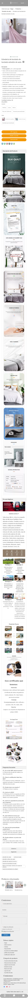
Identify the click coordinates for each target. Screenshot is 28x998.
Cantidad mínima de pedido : (6, 101)
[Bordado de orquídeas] (3, 119)
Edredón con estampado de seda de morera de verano (9, 890)
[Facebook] (4, 987)
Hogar (5, 943)
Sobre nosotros (7, 944)
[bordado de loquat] (16, 119)
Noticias (6, 946)
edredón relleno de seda (9, 859)
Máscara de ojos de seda (10, 963)
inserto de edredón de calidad (10, 869)
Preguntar (15, 132)
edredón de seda (7, 857)
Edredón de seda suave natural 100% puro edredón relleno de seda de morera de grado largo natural (19, 890)
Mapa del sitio (7, 948)
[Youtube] (7, 987)
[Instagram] (10, 987)
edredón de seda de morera (10, 861)
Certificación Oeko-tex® (9, 954)
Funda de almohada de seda (10, 961)
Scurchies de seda (8, 972)
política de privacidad (9, 952)
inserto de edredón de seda (9, 863)
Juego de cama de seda (9, 964)
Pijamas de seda (8, 968)
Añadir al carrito (14, 135)
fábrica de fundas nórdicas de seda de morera (12, 866)
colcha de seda (17, 857)
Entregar (6, 935)
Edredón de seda (8, 966)
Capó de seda (7, 970)
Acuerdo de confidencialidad (11, 950)
